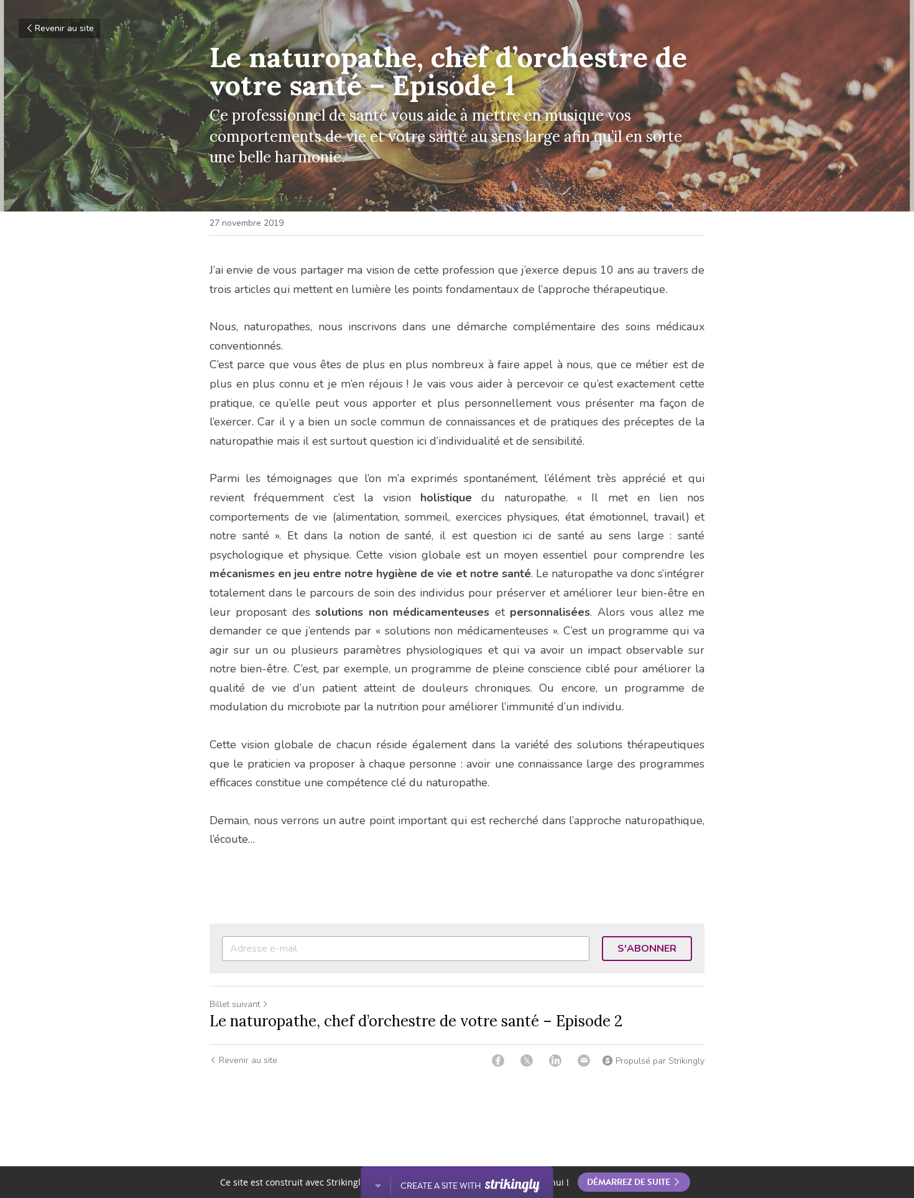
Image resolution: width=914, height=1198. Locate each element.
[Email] (584, 1060)
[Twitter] (526, 1060)
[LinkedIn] (555, 1060)
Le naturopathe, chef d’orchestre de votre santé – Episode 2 (416, 1021)
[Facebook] (498, 1060)
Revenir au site (64, 28)
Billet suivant (235, 1004)
